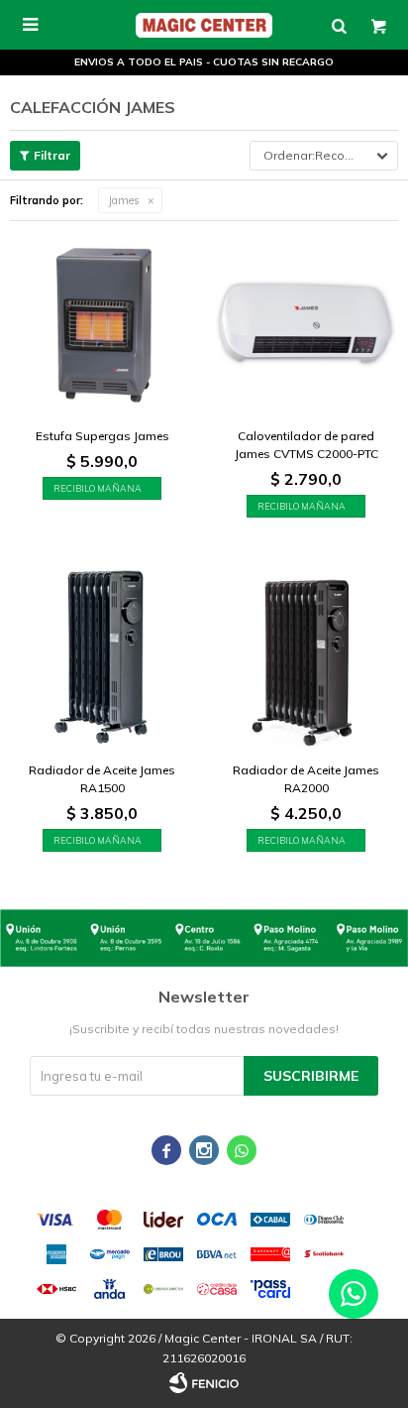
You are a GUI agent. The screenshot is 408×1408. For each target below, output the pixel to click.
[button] (338, 25)
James (124, 200)
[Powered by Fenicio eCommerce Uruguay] (204, 1383)
